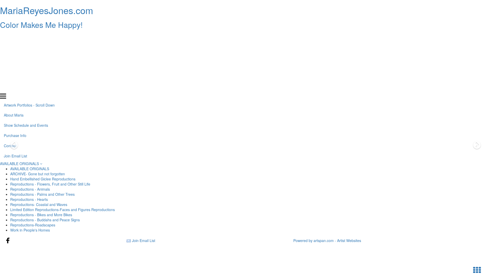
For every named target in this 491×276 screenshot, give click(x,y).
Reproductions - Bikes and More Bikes (41, 214)
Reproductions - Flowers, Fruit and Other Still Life (50, 184)
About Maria (14, 46)
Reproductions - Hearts (29, 199)
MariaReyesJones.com (46, 10)
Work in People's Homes (30, 230)
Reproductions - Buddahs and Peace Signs (45, 219)
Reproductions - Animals (30, 189)
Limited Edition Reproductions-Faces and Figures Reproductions (62, 209)
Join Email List (15, 87)
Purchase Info (15, 67)
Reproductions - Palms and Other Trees (42, 194)
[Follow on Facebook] (8, 240)
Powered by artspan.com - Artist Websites (327, 240)
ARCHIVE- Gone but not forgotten (37, 173)
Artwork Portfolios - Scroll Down (29, 36)
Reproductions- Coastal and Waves (38, 204)
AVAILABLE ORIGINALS (20, 163)
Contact (10, 77)
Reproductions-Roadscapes (32, 224)
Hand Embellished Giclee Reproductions (42, 178)
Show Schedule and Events (26, 57)
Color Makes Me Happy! (41, 24)
